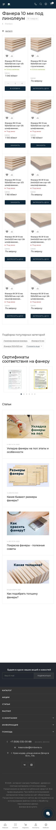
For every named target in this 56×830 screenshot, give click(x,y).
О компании (9, 718)
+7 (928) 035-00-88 (21, 742)
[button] (21, 394)
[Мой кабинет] (46, 4)
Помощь (7, 732)
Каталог (7, 690)
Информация (10, 725)
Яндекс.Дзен (31, 765)
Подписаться (44, 676)
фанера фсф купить (28, 807)
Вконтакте (24, 765)
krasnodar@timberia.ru (30, 747)
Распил (6, 711)
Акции (6, 697)
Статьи (6, 704)
